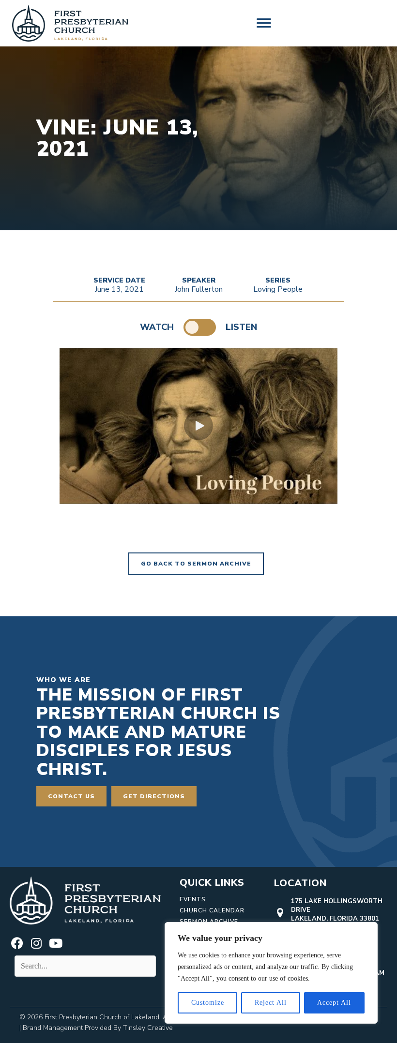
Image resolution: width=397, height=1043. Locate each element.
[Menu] (264, 23)
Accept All (334, 1002)
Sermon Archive (209, 921)
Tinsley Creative (148, 1027)
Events (193, 899)
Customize (207, 1002)
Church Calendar (212, 910)
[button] (198, 425)
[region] (271, 973)
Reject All (271, 1002)
